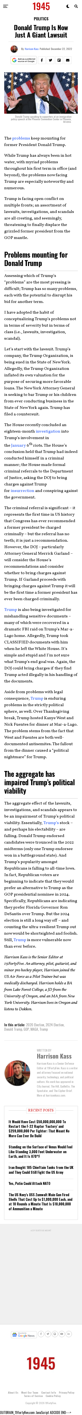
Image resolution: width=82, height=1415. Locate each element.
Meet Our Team (29, 1392)
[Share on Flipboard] (59, 60)
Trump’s (51, 823)
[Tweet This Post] (50, 60)
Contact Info (48, 1392)
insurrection (22, 491)
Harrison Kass (32, 49)
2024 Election (55, 1024)
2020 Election (35, 1024)
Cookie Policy (53, 1396)
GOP (26, 1029)
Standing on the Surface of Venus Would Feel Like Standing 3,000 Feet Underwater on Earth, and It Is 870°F (40, 1151)
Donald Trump (13, 1029)
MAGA (34, 1029)
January (18, 445)
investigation (48, 431)
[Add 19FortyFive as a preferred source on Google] (24, 60)
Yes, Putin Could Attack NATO (29, 1183)
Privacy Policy (66, 1392)
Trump (10, 610)
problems (21, 138)
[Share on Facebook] (42, 60)
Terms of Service (33, 1396)
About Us (13, 1392)
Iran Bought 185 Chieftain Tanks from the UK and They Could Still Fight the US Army (41, 1170)
